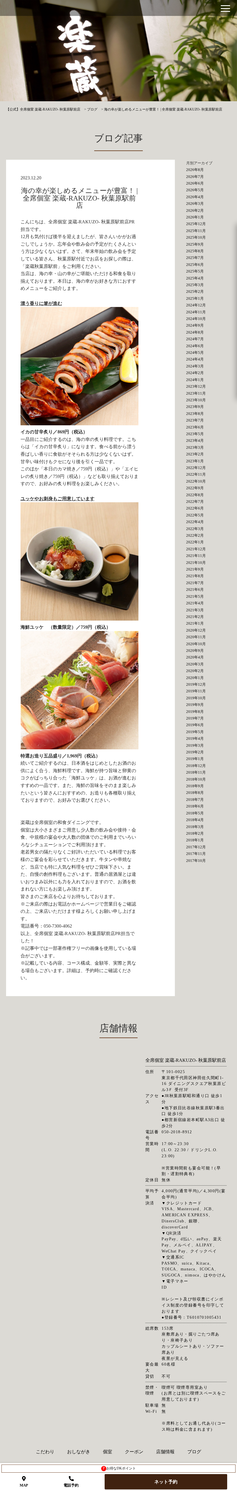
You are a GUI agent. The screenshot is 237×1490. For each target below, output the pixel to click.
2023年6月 (195, 427)
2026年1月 (195, 217)
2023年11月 (196, 393)
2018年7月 (195, 799)
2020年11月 (196, 637)
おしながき (78, 1451)
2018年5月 (195, 813)
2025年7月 (195, 257)
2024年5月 (195, 352)
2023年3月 (195, 447)
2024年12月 (196, 305)
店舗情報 (165, 1451)
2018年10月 (196, 779)
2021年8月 (195, 576)
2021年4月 (195, 603)
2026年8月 (195, 170)
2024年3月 (195, 366)
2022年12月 (196, 468)
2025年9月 (195, 244)
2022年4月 (195, 522)
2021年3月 (195, 610)
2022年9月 (195, 488)
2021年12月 (196, 549)
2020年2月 (195, 671)
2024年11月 (196, 312)
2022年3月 (195, 529)
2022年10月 (196, 481)
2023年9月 (195, 406)
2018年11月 (196, 772)
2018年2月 (195, 833)
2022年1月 (195, 542)
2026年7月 (195, 176)
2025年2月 (195, 291)
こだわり (45, 1451)
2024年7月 (195, 339)
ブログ (194, 1451)
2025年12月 (196, 224)
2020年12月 (196, 630)
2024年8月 (195, 332)
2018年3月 (195, 827)
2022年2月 (195, 535)
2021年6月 (195, 589)
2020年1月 (195, 678)
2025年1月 (195, 298)
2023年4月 (195, 440)
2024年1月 (195, 380)
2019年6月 (195, 725)
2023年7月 (195, 420)
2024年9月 (195, 325)
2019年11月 (196, 691)
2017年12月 (196, 847)
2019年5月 (195, 732)
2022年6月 (195, 508)
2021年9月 (195, 569)
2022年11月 (196, 474)
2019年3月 (195, 745)
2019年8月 (195, 711)
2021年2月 (195, 617)
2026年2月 (195, 210)
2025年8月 (195, 251)
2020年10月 (196, 644)
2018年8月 (195, 792)
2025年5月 (195, 271)
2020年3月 (195, 664)
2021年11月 (196, 555)
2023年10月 (196, 400)
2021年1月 (195, 623)
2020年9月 (195, 650)
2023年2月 (195, 454)
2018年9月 (195, 786)
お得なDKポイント (119, 1468)
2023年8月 (195, 413)
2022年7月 (195, 501)
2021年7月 (195, 583)
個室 (107, 1451)
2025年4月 (195, 278)
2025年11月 (196, 231)
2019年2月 (195, 752)
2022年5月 (195, 515)
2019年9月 (195, 704)
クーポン (134, 1451)
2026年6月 (195, 183)
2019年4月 (195, 738)
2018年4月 (195, 820)
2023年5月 (195, 434)
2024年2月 (195, 373)
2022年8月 (195, 495)
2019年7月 (195, 718)
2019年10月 (196, 698)
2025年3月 (195, 285)
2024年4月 (195, 359)
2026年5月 (195, 190)
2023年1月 (195, 461)
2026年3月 (195, 203)
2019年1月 (195, 759)
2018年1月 (195, 840)
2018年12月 (196, 766)
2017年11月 (196, 853)
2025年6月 (195, 264)
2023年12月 (196, 386)
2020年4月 (195, 657)
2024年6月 (195, 346)
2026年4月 (195, 197)
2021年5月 (195, 596)
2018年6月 (195, 806)
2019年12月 (196, 684)
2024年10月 (196, 319)
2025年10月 (196, 237)
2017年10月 (196, 860)
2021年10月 (196, 562)
